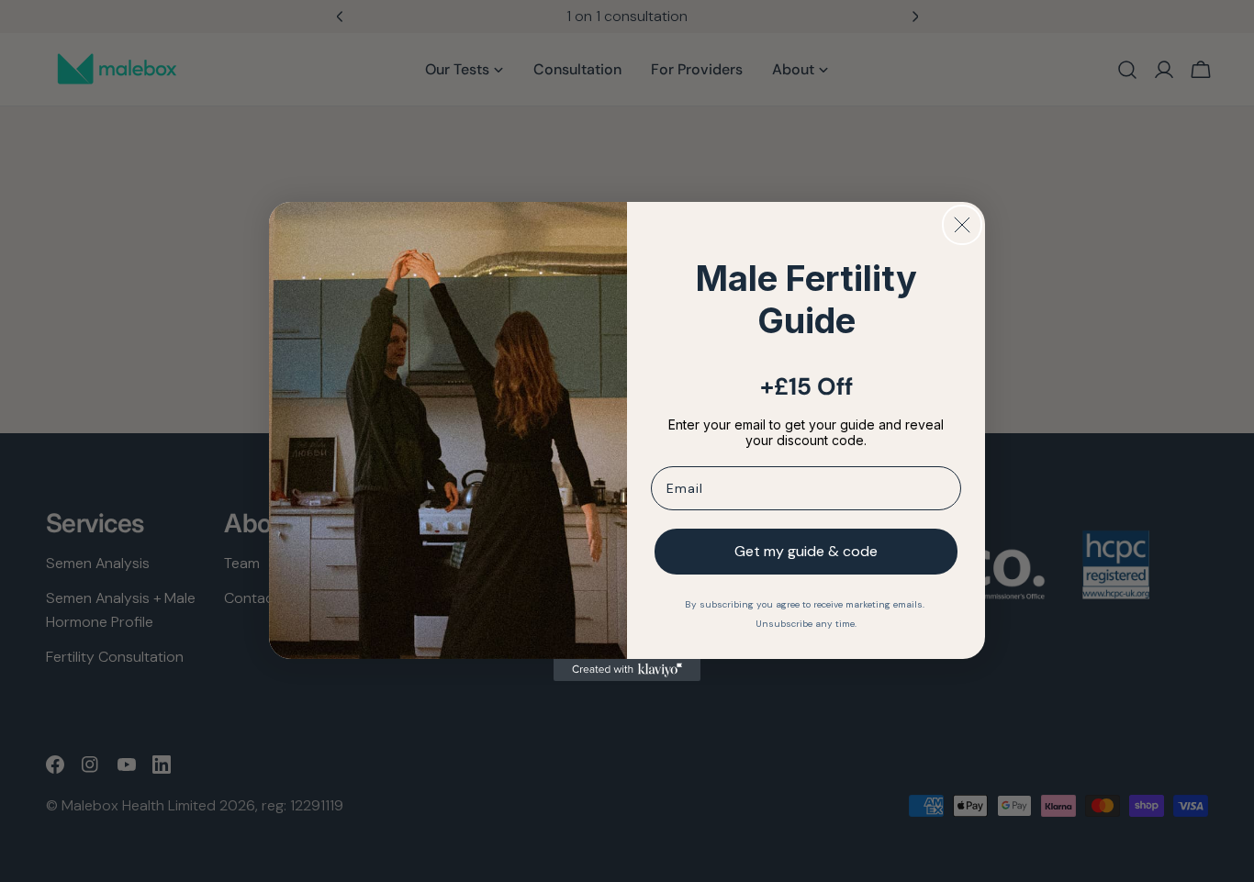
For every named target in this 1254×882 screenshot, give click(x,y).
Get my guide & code (806, 551)
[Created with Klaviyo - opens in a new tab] (627, 670)
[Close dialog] (962, 225)
